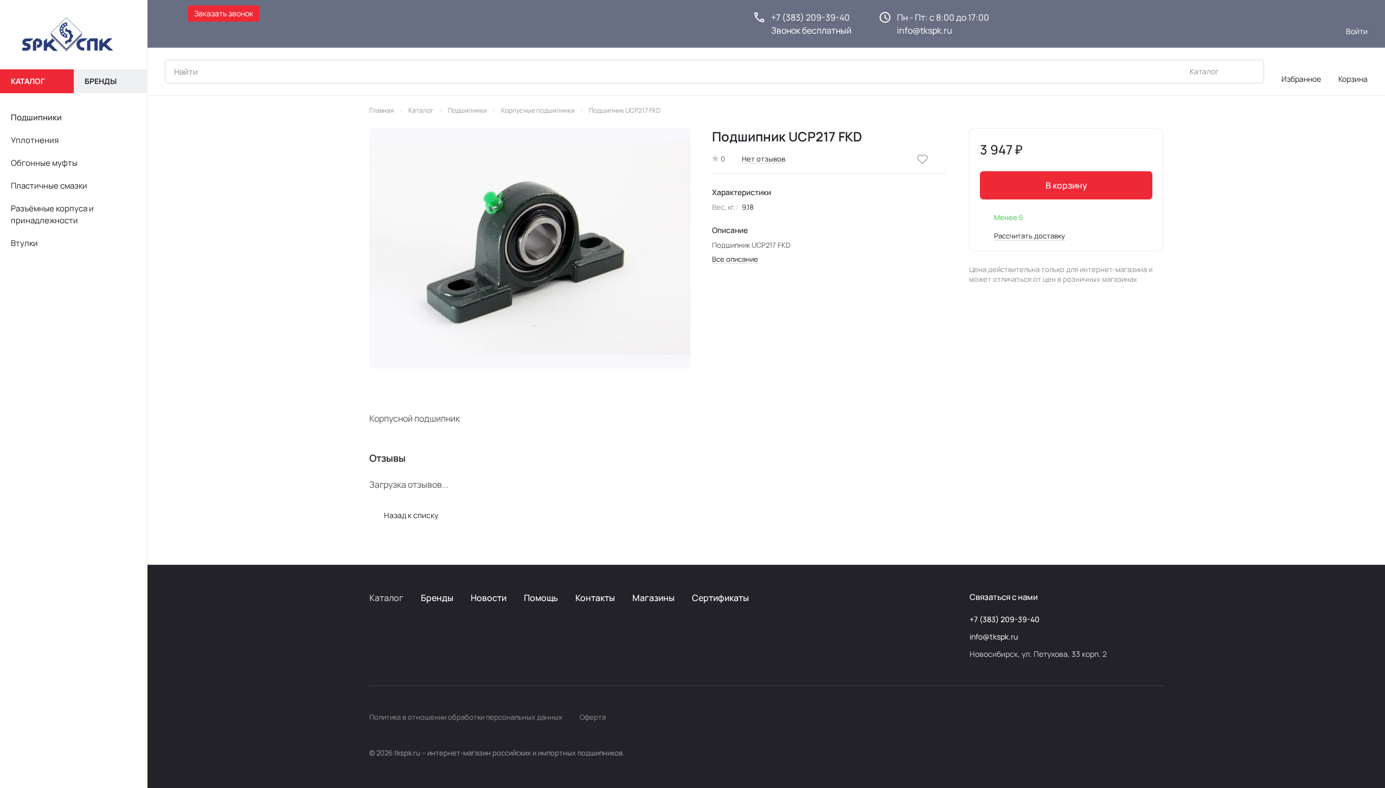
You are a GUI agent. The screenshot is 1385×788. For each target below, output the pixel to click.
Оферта (593, 717)
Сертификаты (720, 598)
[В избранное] (922, 159)
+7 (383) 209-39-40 (810, 17)
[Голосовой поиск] (1230, 71)
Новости (488, 598)
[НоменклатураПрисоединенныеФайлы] (529, 248)
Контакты (595, 598)
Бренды (437, 598)
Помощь (541, 598)
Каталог (386, 598)
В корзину (1066, 185)
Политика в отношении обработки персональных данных (465, 717)
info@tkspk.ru (924, 30)
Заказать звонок (223, 13)
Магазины (653, 598)
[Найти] (1250, 71)
